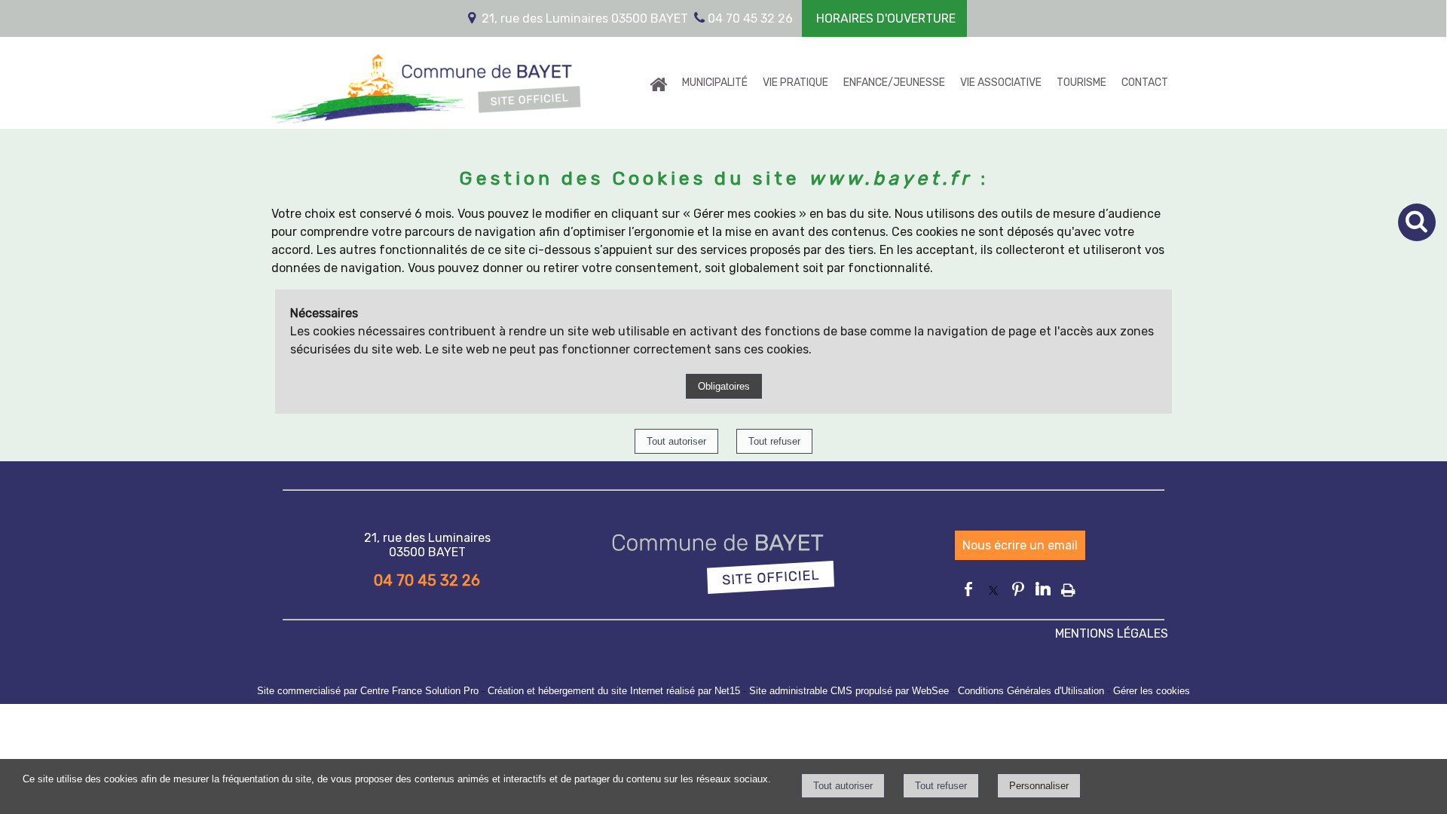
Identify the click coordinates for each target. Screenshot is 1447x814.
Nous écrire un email (1020, 545)
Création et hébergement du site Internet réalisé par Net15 (614, 690)
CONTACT (1144, 82)
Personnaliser (1039, 785)
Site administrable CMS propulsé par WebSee (849, 690)
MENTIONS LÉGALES (1111, 633)
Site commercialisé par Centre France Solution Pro (368, 690)
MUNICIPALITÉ (715, 82)
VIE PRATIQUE (795, 82)
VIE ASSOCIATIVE (1001, 82)
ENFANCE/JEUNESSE (894, 82)
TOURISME (1081, 82)
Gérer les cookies (1151, 690)
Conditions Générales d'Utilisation (1031, 690)
